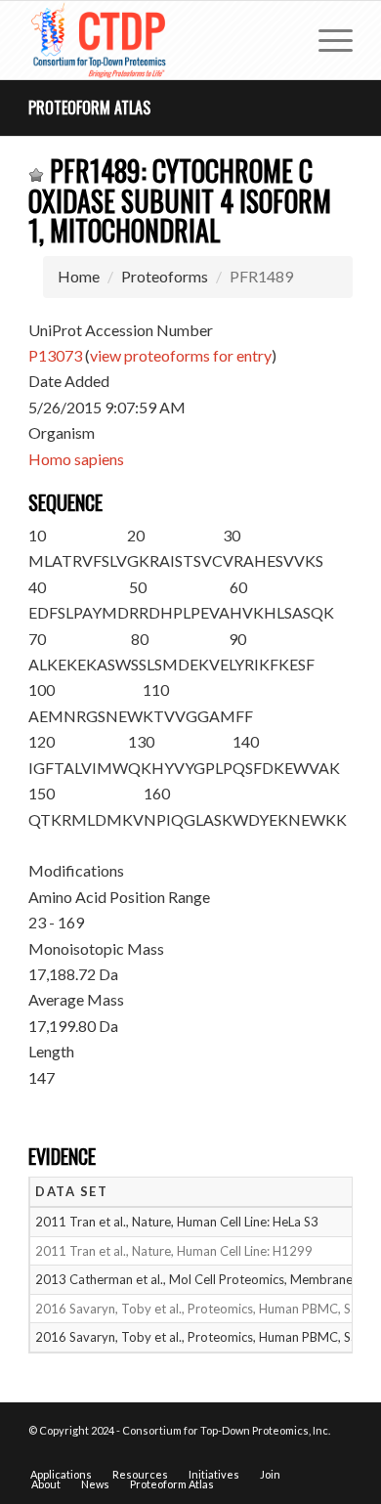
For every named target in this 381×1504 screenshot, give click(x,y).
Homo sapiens (76, 459)
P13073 (55, 355)
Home (79, 276)
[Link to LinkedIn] (338, 1454)
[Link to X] (308, 1454)
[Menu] (326, 40)
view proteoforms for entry (181, 355)
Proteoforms (164, 276)
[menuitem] (326, 40)
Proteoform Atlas (89, 107)
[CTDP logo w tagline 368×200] (157, 40)
